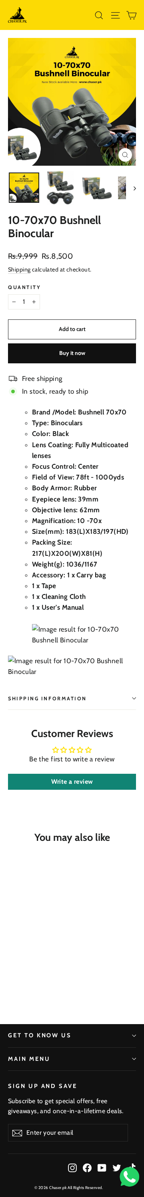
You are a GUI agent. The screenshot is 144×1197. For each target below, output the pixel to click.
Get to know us (40, 1035)
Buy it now (72, 353)
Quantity (24, 287)
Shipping (19, 269)
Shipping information (47, 699)
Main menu (29, 1058)
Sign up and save (42, 1086)
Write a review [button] (72, 781)
